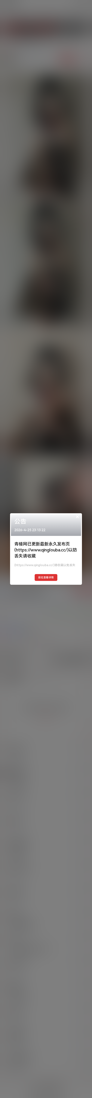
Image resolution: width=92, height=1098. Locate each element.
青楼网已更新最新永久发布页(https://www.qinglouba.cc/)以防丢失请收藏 (45, 549)
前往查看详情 (46, 577)
